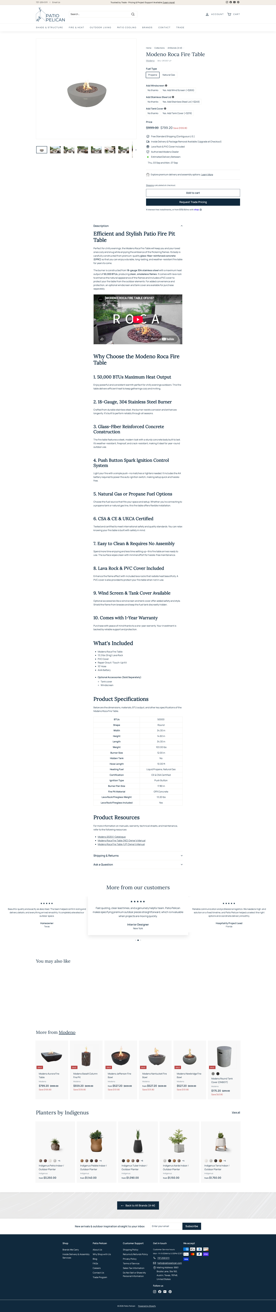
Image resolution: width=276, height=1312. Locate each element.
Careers (97, 1268)
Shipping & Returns (106, 855)
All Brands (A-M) (175, 48)
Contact (164, 27)
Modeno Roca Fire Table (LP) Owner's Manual (121, 844)
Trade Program (100, 1277)
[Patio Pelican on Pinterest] (170, 1291)
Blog (95, 1258)
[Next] (134, 149)
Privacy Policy (130, 1258)
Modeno (150, 60)
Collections (159, 48)
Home (148, 48)
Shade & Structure (49, 27)
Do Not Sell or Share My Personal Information (134, 1274)
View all (236, 1112)
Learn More (207, 174)
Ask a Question (103, 864)
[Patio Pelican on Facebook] (159, 1291)
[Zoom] (86, 89)
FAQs (95, 1263)
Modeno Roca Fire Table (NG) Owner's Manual (121, 840)
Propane (152, 74)
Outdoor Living (100, 27)
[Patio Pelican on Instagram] (154, 1291)
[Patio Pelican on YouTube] (164, 1291)
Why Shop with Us (102, 1254)
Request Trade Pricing (193, 202)
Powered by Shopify (147, 1306)
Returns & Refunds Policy (135, 1254)
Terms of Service (131, 1263)
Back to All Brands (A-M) (140, 1205)
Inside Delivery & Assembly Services (76, 1256)
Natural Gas (169, 74)
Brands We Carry (71, 1249)
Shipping (150, 185)
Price (149, 122)
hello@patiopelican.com (169, 1263)
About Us (97, 1249)
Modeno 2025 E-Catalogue (112, 836)
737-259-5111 (42, 2)
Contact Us (98, 1272)
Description (101, 226)
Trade (180, 27)
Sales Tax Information (133, 1268)
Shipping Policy (130, 1249)
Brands (147, 27)
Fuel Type (151, 68)
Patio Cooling (127, 27)
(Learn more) (169, 2)
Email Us (56, 2)
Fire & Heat (76, 27)
